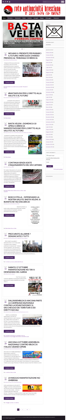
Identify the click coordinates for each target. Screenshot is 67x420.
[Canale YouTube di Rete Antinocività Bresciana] (9, 1)
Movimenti (17, 18)
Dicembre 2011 (49, 144)
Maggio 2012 (48, 132)
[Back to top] (64, 417)
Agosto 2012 (48, 124)
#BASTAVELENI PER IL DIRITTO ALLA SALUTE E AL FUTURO (22, 42)
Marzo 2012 (48, 136)
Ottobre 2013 (49, 89)
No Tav (23, 132)
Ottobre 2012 (49, 119)
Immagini (36, 18)
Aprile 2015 (48, 62)
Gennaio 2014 (49, 82)
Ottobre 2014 (49, 65)
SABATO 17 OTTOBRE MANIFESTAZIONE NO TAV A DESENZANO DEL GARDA (19, 269)
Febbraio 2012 (49, 139)
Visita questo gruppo (58, 169)
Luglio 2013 (48, 97)
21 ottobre (7, 261)
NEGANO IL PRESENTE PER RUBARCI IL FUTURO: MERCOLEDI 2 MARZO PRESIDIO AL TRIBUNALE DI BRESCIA (22, 55)
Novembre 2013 (49, 87)
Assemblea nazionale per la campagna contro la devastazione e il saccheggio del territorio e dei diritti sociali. (16, 336)
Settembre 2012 (49, 122)
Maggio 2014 (48, 72)
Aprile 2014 (48, 74)
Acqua (10, 132)
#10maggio (48, 18)
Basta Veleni (13, 190)
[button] (5, 35)
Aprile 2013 (48, 104)
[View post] (23, 35)
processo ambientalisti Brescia (16, 261)
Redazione (56, 18)
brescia (18, 190)
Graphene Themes (12, 418)
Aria (12, 132)
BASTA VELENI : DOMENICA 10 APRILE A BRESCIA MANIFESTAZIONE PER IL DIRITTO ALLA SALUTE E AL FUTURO (22, 127)
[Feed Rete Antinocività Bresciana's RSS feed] (3, 1)
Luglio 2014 (48, 67)
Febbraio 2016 (49, 52)
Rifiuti (18, 97)
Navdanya (6, 60)
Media (24, 18)
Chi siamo (10, 18)
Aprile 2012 (48, 134)
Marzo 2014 (48, 77)
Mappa (42, 18)
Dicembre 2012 (49, 114)
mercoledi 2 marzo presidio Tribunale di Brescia (15, 87)
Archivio (30, 18)
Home (4, 18)
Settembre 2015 (49, 57)
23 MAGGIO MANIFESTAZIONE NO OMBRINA (24, 379)
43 (27, 409)
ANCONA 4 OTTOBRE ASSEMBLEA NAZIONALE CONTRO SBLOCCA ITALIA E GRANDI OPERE (21, 344)
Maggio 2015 (48, 60)
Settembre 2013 (49, 92)
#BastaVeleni (8, 86)
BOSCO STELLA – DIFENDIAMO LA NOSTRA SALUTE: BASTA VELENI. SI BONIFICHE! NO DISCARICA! (22, 199)
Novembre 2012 (49, 117)
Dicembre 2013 (49, 84)
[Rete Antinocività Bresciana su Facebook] (5, 1)
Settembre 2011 (49, 146)
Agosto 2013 (48, 94)
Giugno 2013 (48, 99)
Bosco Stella (13, 228)
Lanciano (12, 402)
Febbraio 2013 (49, 109)
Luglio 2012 (48, 127)
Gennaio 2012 (49, 141)
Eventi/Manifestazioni (13, 60)
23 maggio (7, 402)
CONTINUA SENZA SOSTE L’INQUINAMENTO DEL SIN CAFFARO (25, 163)
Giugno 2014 (48, 70)
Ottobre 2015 (49, 55)
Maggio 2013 (48, 102)
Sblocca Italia (13, 372)
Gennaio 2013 (49, 112)
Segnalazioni (19, 238)
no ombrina (7, 372)
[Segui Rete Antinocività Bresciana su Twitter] (7, 1)
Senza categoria (29, 132)
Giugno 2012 (48, 129)
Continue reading (9, 82)
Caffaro (21, 190)
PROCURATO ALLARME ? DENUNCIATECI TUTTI (19, 235)
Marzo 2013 (48, 107)
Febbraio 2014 (49, 79)
